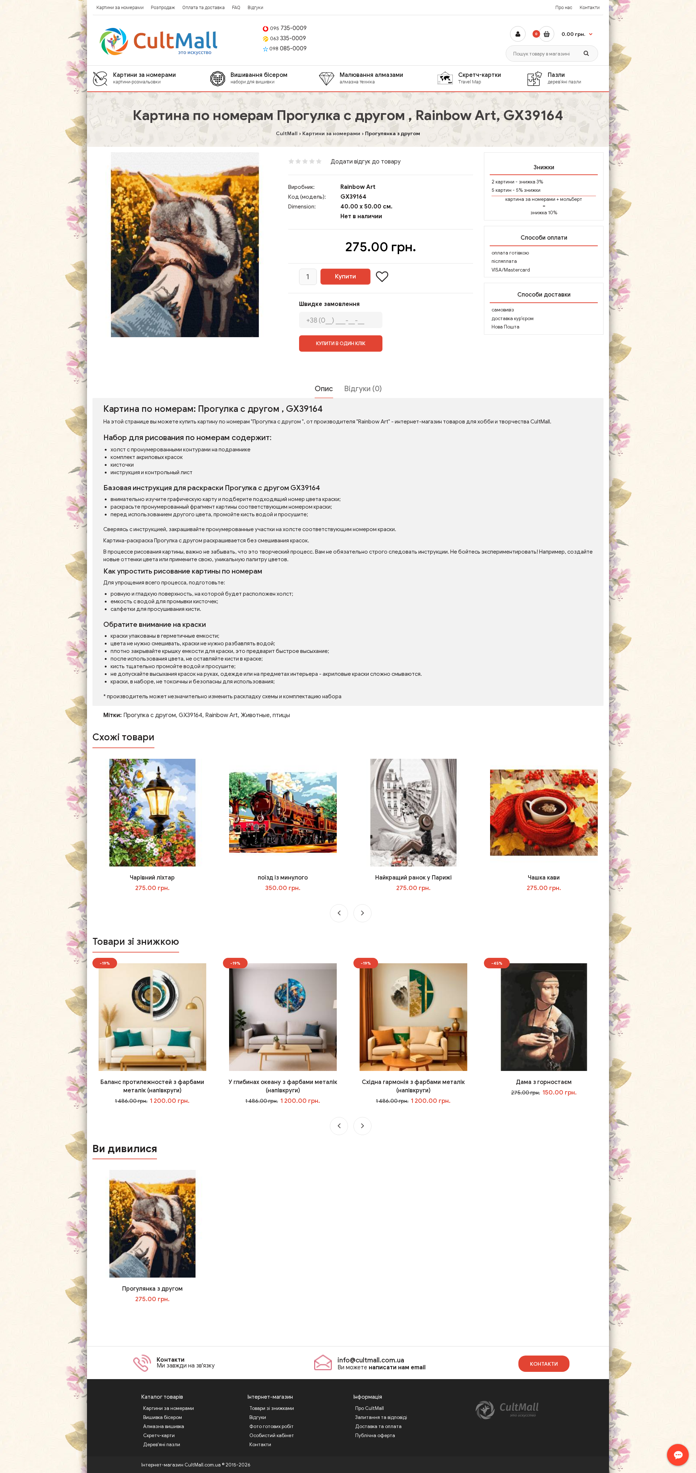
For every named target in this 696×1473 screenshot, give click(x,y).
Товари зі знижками (271, 1408)
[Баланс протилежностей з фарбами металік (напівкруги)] (152, 1017)
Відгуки (255, 7)
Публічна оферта (375, 1435)
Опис (324, 388)
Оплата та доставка (203, 7)
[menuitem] (151, 78)
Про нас (563, 7)
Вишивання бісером (259, 77)
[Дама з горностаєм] (544, 1017)
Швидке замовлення (329, 304)
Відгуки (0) (363, 388)
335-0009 (288, 38)
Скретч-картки (479, 77)
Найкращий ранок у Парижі (413, 877)
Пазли (564, 77)
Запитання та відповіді (381, 1417)
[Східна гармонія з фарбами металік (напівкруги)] (413, 1017)
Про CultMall (369, 1408)
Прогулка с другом (149, 715)
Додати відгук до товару (366, 161)
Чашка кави (544, 877)
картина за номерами (530, 199)
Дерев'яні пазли (161, 1444)
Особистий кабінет (271, 1435)
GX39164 (190, 715)
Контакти (590, 7)
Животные (255, 715)
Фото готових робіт (271, 1426)
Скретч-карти (159, 1435)
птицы (281, 715)
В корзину (157, 1314)
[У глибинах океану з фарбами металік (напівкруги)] (283, 1017)
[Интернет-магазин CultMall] (159, 41)
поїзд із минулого (283, 877)
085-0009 (288, 48)
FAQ (236, 7)
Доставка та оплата (378, 1426)
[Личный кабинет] (518, 34)
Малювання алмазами (371, 77)
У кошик (157, 902)
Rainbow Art (358, 187)
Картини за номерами (120, 7)
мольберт (571, 199)
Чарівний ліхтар (152, 877)
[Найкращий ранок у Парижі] (413, 812)
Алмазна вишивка (163, 1426)
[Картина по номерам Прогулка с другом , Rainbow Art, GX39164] (184, 244)
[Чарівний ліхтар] (152, 812)
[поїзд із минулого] (283, 812)
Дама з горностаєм (544, 1082)
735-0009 (288, 28)
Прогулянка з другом (152, 1288)
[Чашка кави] (544, 812)
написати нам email (397, 1367)
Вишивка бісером (162, 1417)
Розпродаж (163, 7)
